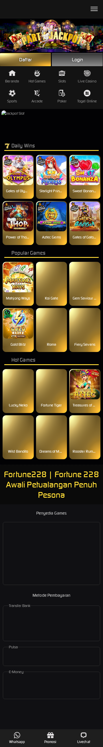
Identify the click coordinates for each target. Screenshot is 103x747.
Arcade (37, 101)
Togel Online (87, 101)
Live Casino (87, 81)
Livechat (83, 742)
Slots (62, 81)
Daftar (25, 59)
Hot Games (37, 81)
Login (77, 59)
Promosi (50, 742)
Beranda (12, 81)
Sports (12, 101)
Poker (62, 101)
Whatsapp (17, 742)
